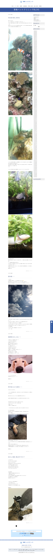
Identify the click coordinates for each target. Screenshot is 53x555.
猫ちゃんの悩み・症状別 (24, 550)
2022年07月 (35, 77)
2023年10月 (35, 62)
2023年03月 (35, 69)
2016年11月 (35, 144)
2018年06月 (35, 125)
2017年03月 (35, 140)
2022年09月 (35, 75)
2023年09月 (35, 63)
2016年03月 (35, 152)
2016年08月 (35, 147)
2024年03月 (35, 57)
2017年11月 (35, 132)
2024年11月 (35, 50)
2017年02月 (35, 141)
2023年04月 (35, 68)
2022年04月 (35, 80)
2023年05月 (35, 67)
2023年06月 (35, 66)
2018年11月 (35, 120)
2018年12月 (35, 119)
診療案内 (26, 549)
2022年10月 (35, 74)
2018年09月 (35, 122)
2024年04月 (35, 56)
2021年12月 (35, 84)
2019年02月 (35, 117)
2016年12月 (35, 143)
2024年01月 (35, 59)
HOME (10, 549)
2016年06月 (35, 149)
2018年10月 (35, 121)
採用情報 (33, 550)
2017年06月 (35, 137)
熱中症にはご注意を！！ (15, 387)
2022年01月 (35, 83)
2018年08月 (35, 123)
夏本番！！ (11, 276)
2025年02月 (35, 47)
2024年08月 (35, 52)
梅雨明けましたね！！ (14, 337)
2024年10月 (35, 51)
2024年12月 (35, 49)
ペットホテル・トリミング (31, 549)
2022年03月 (35, 81)
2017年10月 (35, 133)
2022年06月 (35, 78)
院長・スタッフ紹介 (18, 549)
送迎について (36, 549)
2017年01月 (35, 142)
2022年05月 (35, 79)
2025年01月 (35, 48)
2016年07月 (35, 148)
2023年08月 (35, 64)
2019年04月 (35, 115)
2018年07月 (35, 124)
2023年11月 (35, 61)
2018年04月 (35, 127)
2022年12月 (35, 72)
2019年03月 (35, 116)
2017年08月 (35, 135)
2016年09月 (35, 146)
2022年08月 (35, 76)
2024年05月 (35, 55)
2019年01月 (35, 118)
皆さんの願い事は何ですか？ (16, 457)
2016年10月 (35, 145)
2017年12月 (35, 131)
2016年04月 (35, 151)
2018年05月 (35, 126)
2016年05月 (35, 150)
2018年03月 (35, 128)
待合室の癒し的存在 (14, 17)
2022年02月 (35, 82)
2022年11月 (35, 73)
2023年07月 (35, 65)
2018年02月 (35, 129)
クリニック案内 (13, 549)
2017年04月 (35, 139)
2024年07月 (35, 53)
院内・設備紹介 (23, 549)
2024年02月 (35, 58)
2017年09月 (35, 134)
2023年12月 (35, 60)
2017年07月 (35, 136)
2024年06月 (35, 54)
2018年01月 (35, 130)
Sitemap (34, 552)
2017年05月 (35, 138)
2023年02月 (35, 70)
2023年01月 (35, 71)
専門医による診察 (29, 550)
